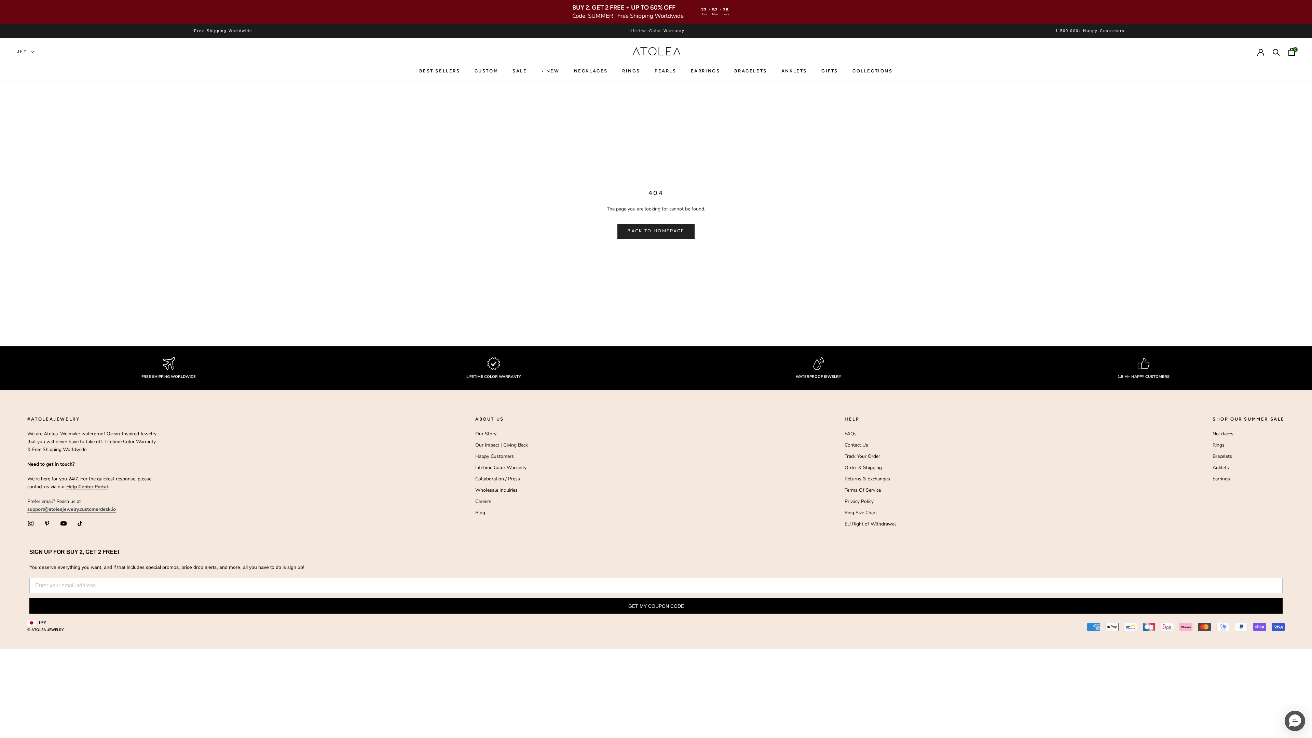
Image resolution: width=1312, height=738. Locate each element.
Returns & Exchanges (867, 479)
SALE (519, 70)
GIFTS (829, 70)
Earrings (705, 70)
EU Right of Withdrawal (870, 524)
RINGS (631, 70)
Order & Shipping (863, 467)
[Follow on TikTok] (80, 523)
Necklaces (591, 70)
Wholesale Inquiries (496, 490)
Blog (480, 512)
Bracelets (750, 70)
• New (551, 70)
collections (872, 70)
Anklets (794, 70)
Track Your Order (862, 456)
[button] (1295, 721)
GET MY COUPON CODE (656, 606)
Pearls (665, 70)
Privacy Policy (859, 501)
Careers (483, 501)
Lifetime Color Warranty (501, 467)
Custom (486, 70)
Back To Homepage (655, 231)
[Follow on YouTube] (63, 523)
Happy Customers (494, 456)
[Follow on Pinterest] (47, 523)
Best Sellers (439, 70)
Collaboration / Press (497, 479)
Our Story (485, 433)
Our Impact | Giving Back (501, 445)
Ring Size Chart (861, 512)
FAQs (851, 433)
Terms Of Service (863, 490)
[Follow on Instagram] (30, 523)
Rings (1219, 445)
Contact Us (856, 445)
